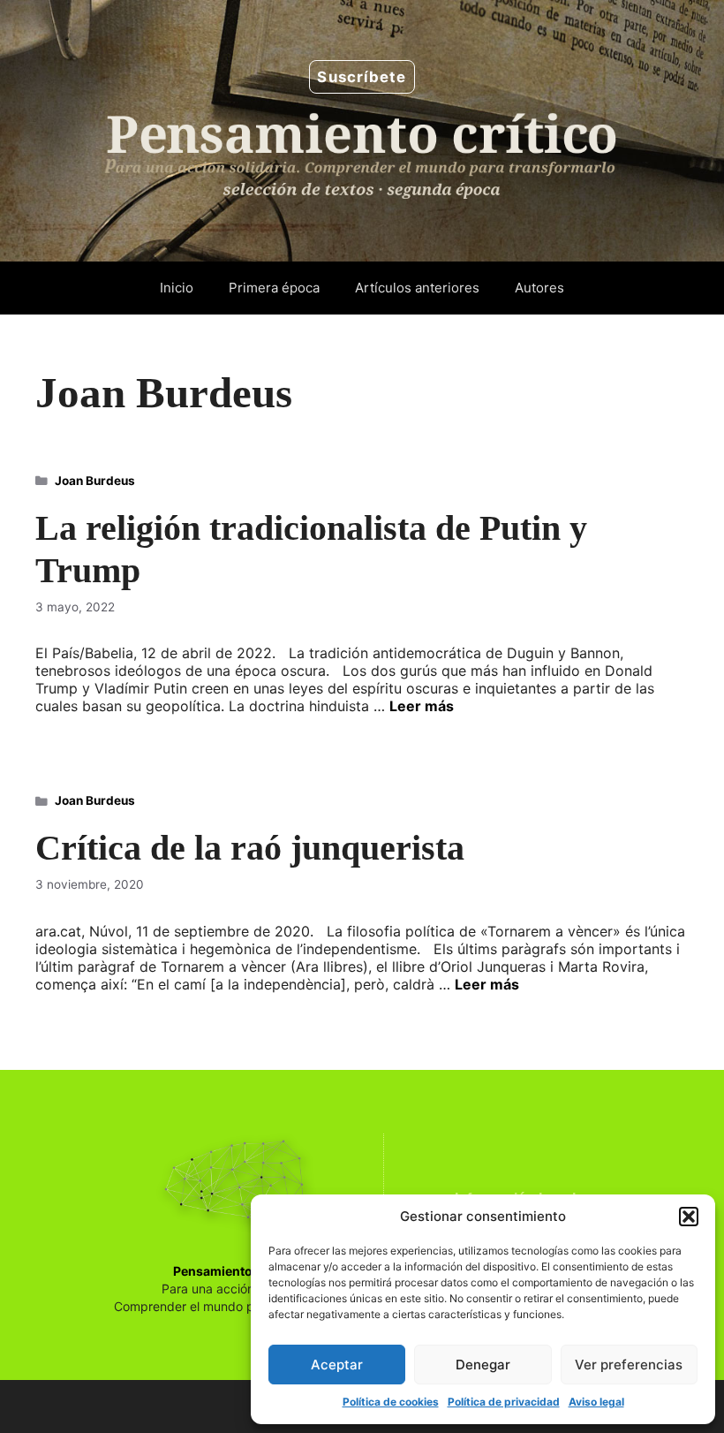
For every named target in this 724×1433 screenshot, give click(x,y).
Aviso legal (596, 1401)
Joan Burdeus (95, 481)
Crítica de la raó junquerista (249, 848)
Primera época (274, 287)
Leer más (421, 706)
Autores (539, 287)
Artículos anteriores (417, 287)
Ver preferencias (629, 1364)
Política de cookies (391, 1401)
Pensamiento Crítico (235, 1270)
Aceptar (337, 1364)
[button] (689, 1216)
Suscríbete (361, 77)
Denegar (483, 1364)
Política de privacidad (504, 1401)
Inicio (176, 287)
